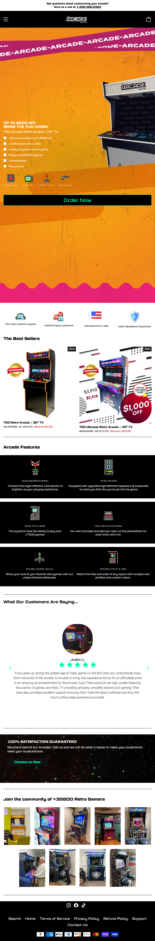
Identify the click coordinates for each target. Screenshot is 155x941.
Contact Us (78, 925)
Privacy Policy (86, 919)
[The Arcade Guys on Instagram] (68, 905)
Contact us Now (28, 762)
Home (30, 919)
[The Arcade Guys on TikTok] (83, 905)
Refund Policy (115, 919)
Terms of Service (55, 919)
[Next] (146, 391)
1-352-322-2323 (88, 6)
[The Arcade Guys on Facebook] (76, 905)
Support (139, 919)
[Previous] (8, 666)
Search (14, 919)
